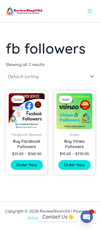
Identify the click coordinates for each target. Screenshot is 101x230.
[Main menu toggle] (89, 11)
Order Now (26, 164)
